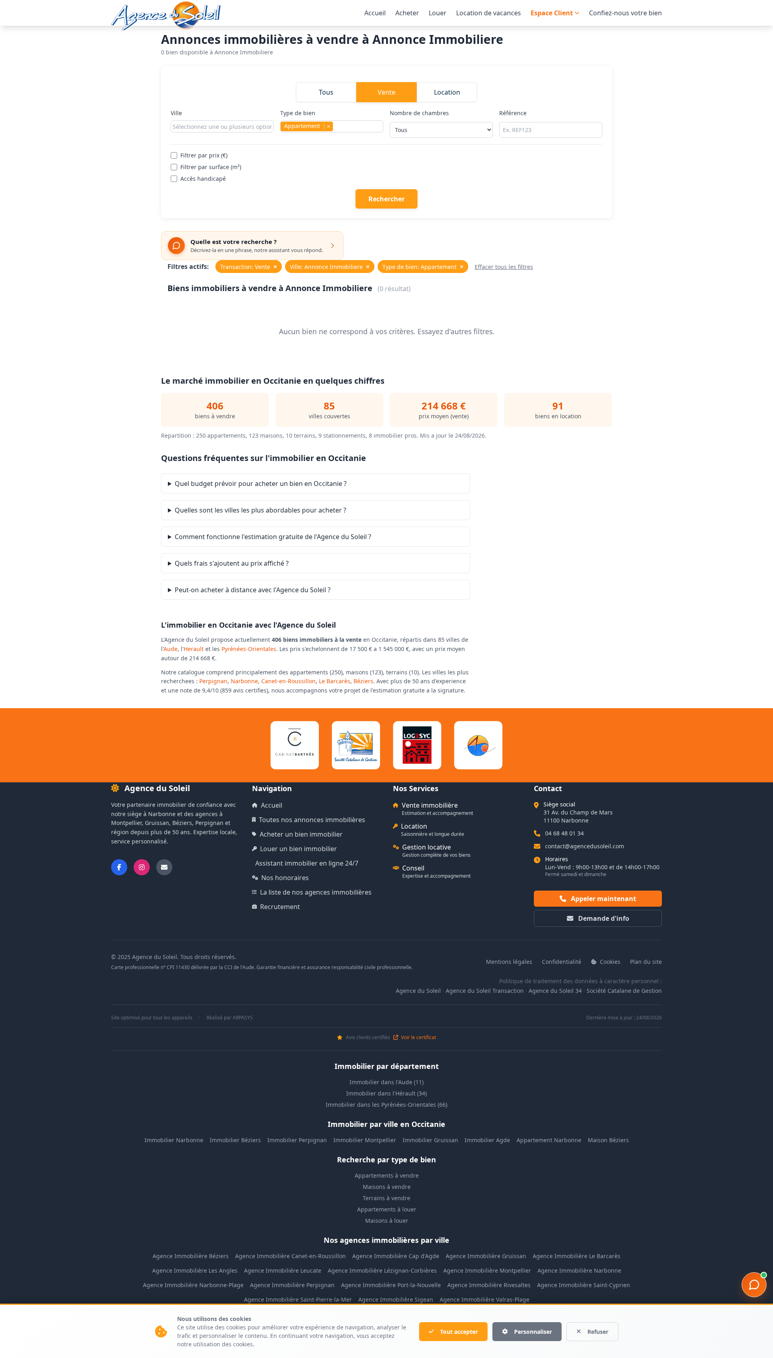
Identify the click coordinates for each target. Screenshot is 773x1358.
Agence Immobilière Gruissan (486, 1256)
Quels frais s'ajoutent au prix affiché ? (232, 563)
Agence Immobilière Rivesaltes (489, 1285)
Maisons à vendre (387, 1187)
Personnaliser (533, 1331)
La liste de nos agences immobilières (316, 892)
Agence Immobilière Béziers (191, 1256)
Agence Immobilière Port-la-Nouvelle (391, 1285)
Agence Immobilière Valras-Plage (484, 1299)
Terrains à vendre (386, 1198)
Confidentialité (561, 961)
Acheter (407, 12)
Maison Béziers (608, 1140)
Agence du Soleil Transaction (485, 990)
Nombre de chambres (419, 113)
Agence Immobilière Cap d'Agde (395, 1256)
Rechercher (386, 198)
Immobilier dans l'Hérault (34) (386, 1093)
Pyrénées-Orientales (248, 649)
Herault (194, 649)
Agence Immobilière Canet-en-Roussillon (290, 1256)
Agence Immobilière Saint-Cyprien (583, 1285)
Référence (513, 113)
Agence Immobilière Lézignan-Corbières (382, 1270)
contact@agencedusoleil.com (584, 846)
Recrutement (280, 906)
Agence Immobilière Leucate (282, 1270)
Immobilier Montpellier (364, 1140)
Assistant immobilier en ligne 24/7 (306, 863)
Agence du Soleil (418, 990)
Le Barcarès (334, 681)
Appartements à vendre (387, 1175)
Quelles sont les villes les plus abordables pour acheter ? (260, 510)
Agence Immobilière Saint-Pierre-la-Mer (298, 1299)
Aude (170, 649)
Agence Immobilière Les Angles (195, 1270)
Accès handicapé (203, 178)
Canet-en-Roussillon (288, 681)
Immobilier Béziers (235, 1140)
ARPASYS (243, 1017)
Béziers (363, 681)
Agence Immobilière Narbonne (579, 1270)
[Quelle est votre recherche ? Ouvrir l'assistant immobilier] (754, 1284)
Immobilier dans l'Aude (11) (386, 1082)
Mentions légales (509, 961)
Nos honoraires (285, 877)
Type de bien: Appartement (422, 266)
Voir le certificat (418, 1037)
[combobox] (222, 126)
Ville (176, 113)
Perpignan (213, 681)
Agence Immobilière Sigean (395, 1299)
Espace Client (552, 12)
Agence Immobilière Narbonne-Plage (193, 1285)
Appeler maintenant (602, 898)
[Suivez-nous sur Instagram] (142, 867)
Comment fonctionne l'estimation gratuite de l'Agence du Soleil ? (273, 536)
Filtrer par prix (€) (203, 155)
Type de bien (305, 119)
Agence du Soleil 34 (555, 990)
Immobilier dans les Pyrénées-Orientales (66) (386, 1104)
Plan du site (646, 961)
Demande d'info (603, 918)
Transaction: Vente (248, 266)
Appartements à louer (386, 1209)
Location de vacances (488, 12)
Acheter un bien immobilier (301, 834)
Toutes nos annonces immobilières (312, 819)
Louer (437, 12)
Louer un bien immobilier (298, 848)
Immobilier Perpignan (297, 1140)
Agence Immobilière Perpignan (292, 1285)
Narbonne (244, 681)
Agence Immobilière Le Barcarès (576, 1256)
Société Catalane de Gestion (624, 990)
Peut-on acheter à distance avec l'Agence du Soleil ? (253, 589)
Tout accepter (459, 1331)
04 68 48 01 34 (564, 833)
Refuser (597, 1331)
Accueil (375, 12)
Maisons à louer (386, 1220)
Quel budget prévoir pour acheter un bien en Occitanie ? (261, 483)
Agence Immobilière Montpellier (487, 1270)
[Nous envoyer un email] (164, 867)
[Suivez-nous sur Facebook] (119, 867)
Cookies (609, 961)
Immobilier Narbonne (174, 1140)
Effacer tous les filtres (504, 267)
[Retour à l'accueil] (166, 15)
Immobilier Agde (487, 1140)
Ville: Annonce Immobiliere (330, 266)
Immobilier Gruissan (430, 1140)
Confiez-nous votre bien (625, 12)
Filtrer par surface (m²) (210, 167)
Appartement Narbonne (549, 1140)
